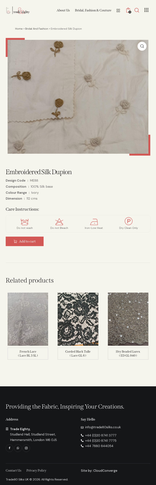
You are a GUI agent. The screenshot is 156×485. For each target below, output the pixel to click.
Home (19, 28)
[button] (142, 46)
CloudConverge (105, 470)
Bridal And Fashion (36, 28)
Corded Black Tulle (78, 351)
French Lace (28, 351)
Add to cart (27, 241)
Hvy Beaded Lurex (128, 351)
